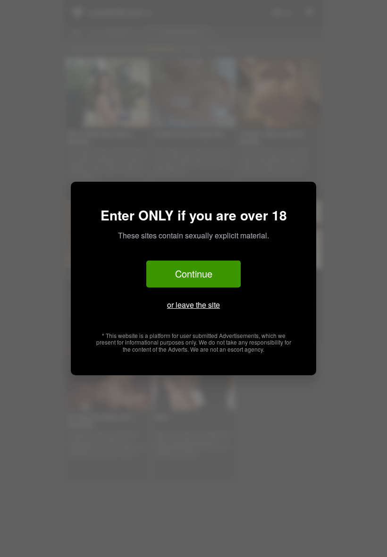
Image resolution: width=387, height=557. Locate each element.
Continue (193, 273)
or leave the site (193, 304)
